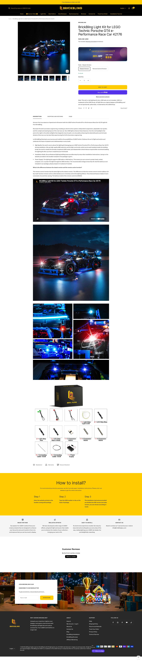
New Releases (62, 14)
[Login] (129, 8)
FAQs (70, 116)
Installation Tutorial (116, 14)
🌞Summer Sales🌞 (32, 14)
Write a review (71, 556)
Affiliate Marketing (72, 639)
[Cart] (132, 8)
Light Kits (43, 14)
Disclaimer (39, 465)
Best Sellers (52, 14)
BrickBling (82, 22)
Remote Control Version (100, 68)
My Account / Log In (72, 624)
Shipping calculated (91, 41)
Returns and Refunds (95, 626)
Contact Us (92, 14)
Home (22, 14)
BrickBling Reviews (72, 637)
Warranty (51, 465)
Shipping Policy (93, 624)
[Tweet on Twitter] (88, 108)
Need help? (124, 108)
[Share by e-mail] (91, 108)
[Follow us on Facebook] (113, 622)
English (122, 8)
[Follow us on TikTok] (131, 622)
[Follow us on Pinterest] (122, 622)
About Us (69, 626)
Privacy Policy (93, 632)
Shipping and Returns (55, 116)
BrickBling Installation (73, 634)
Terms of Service (94, 634)
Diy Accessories (73, 14)
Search (69, 621)
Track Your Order (103, 14)
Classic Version (84, 68)
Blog (68, 632)
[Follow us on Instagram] (117, 622)
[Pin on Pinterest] (86, 108)
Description (37, 116)
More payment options (102, 97)
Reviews (83, 14)
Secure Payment (65, 465)
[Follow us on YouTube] (126, 622)
